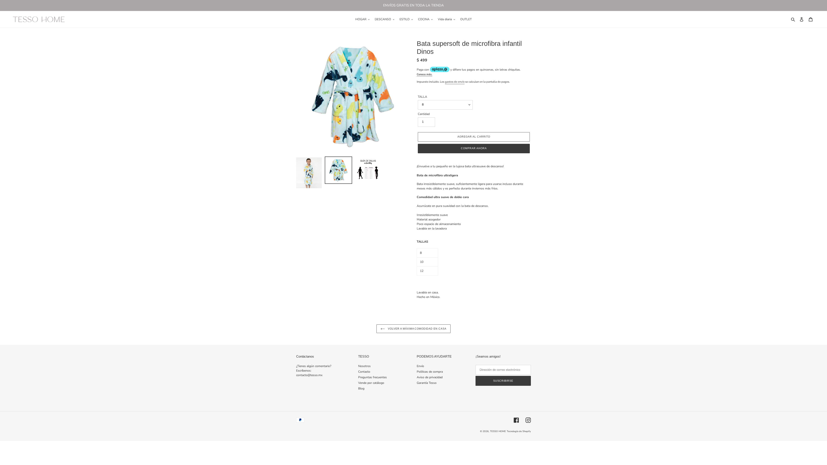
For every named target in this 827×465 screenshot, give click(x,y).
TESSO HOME (498, 431)
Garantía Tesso (427, 383)
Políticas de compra (430, 372)
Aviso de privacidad (430, 377)
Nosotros (364, 366)
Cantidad (424, 114)
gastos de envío (455, 82)
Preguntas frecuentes (372, 377)
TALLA (422, 97)
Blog (361, 388)
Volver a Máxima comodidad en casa (416, 328)
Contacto (364, 372)
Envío (420, 366)
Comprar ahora (474, 148)
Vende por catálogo (371, 383)
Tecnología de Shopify (519, 431)
